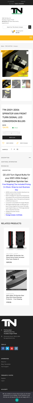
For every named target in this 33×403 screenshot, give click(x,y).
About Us (3, 362)
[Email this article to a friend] (17, 149)
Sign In (16, 3)
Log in (2, 380)
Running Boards (10, 293)
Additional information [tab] (9, 162)
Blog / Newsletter (6, 364)
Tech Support (4, 366)
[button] (27, 52)
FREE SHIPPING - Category (12, 253)
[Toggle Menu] (30, 38)
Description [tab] (5, 157)
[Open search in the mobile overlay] (16, 27)
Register (21, 3)
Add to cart (12, 137)
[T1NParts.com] (16, 14)
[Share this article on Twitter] (14, 149)
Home (2, 46)
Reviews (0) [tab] (5, 166)
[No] (31, 397)
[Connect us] (3, 348)
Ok (17, 400)
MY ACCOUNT (11, 1)
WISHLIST (23, 1)
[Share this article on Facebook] (11, 149)
